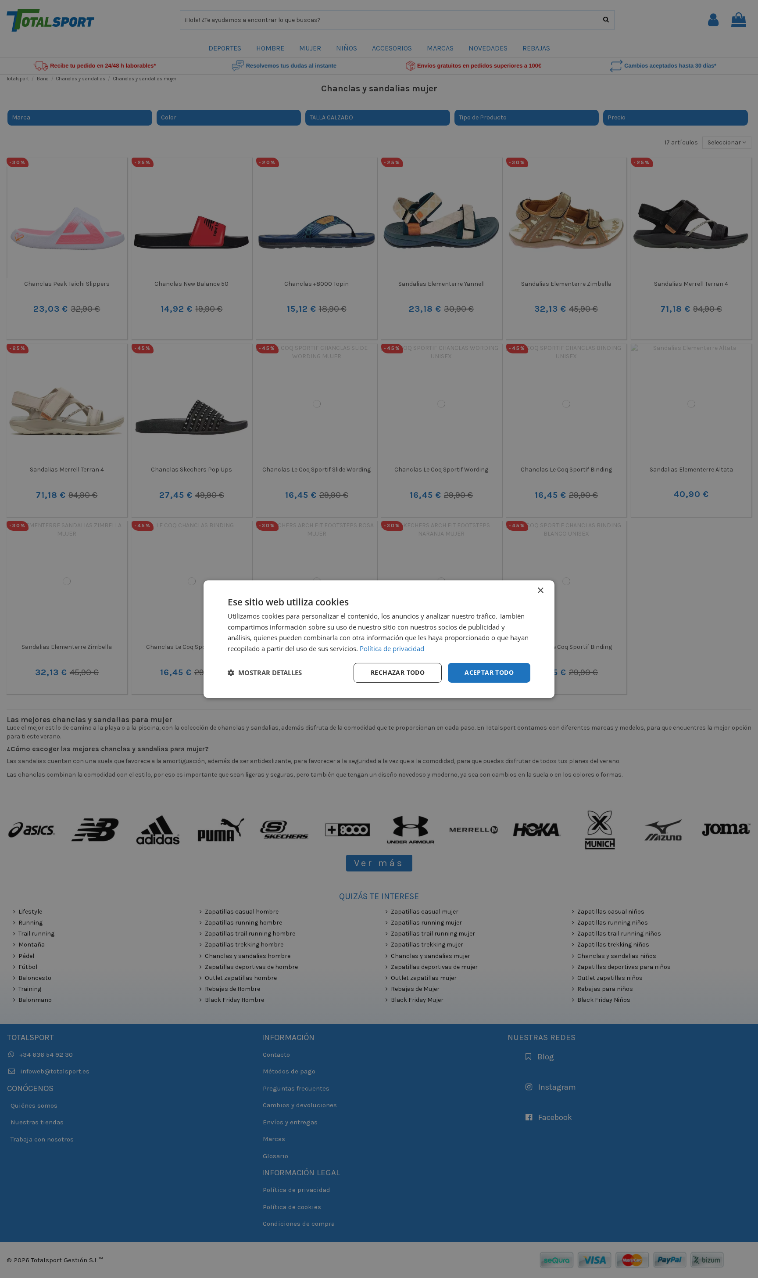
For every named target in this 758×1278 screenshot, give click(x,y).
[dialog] (379, 639)
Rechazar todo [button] (398, 672)
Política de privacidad (392, 648)
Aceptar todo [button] (489, 672)
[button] (265, 672)
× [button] (540, 590)
